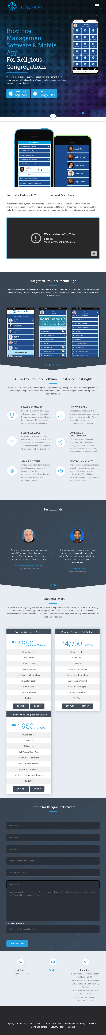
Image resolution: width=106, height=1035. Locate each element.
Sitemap (71, 1027)
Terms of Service (53, 1023)
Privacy (92, 1023)
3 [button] (53, 365)
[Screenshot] (14, 332)
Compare (21, 706)
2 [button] (83, 113)
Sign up (37, 706)
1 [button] (79, 113)
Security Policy (57, 1027)
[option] (53, 58)
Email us (53, 970)
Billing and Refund (39, 1027)
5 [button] (60, 365)
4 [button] (57, 365)
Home (39, 1023)
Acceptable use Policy (75, 1023)
